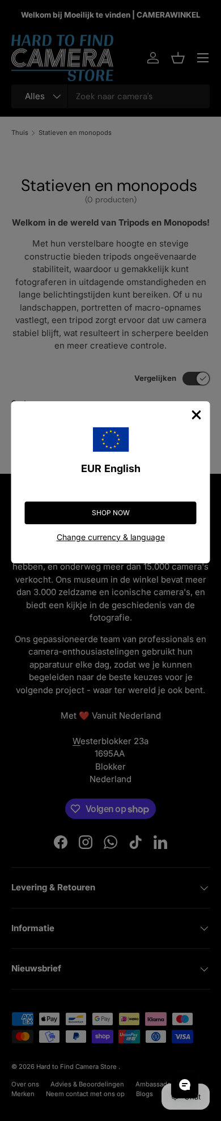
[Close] (196, 414)
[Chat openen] (184, 1084)
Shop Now (111, 512)
